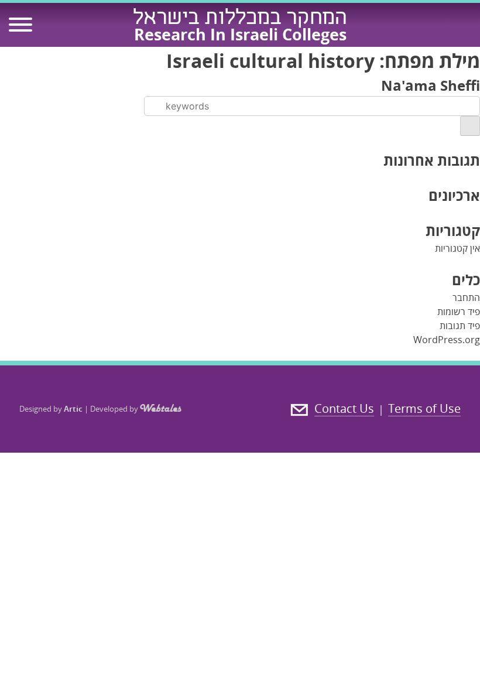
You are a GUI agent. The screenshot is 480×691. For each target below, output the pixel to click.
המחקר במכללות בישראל (240, 19)
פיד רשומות (458, 311)
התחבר (466, 297)
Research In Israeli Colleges (240, 34)
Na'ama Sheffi (430, 85)
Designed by (51, 408)
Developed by (115, 408)
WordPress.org (446, 339)
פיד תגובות (460, 325)
